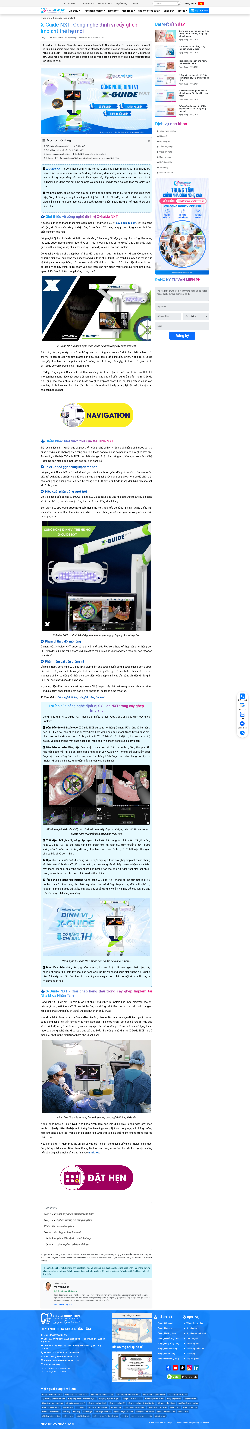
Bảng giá (168, 10)
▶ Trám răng (162, 167)
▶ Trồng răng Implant (166, 131)
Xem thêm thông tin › (63, 1304)
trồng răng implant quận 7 (75, 1403)
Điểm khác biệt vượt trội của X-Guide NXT (64, 150)
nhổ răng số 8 (183, 1412)
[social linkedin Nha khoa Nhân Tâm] (196, 1367)
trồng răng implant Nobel (97, 1403)
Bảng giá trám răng (166, 1353)
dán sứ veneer (160, 1416)
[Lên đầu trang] (242, 733)
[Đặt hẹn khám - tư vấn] (96, 1178)
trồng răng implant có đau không (128, 1394)
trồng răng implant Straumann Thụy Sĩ (81, 1399)
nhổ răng (125, 1416)
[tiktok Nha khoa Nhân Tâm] (182, 1367)
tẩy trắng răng (68, 1407)
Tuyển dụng (121, 3)
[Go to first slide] (147, 1331)
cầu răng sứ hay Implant (67, 1232)
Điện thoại (242, 700)
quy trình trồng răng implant (188, 1403)
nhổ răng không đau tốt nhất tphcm (105, 1416)
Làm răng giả (192, 1338)
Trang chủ (45, 18)
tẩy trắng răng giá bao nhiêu (98, 1407)
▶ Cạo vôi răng (164, 157)
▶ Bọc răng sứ (163, 141)
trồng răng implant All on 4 (154, 1399)
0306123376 (61, 1335)
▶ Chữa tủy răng (164, 152)
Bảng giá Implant (165, 1323)
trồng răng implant (174, 1399)
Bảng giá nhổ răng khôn (168, 1338)
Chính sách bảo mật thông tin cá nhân (192, 1422)
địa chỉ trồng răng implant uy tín (53, 1399)
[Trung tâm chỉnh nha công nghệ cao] (182, 226)
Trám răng (190, 1353)
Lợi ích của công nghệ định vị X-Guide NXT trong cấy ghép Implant (76, 154)
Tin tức (181, 10)
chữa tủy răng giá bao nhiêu (135, 1407)
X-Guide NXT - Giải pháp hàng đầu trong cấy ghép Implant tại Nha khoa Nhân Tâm (82, 158)
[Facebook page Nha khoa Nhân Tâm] (168, 1367)
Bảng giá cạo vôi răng (167, 1348)
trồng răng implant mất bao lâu (76, 1394)
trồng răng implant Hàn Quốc (109, 1399)
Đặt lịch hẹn (201, 10)
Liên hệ (134, 3)
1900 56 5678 (68, 3)
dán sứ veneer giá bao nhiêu (141, 1416)
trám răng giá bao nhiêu (50, 1407)
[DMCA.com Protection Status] (182, 1376)
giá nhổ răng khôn (83, 1416)
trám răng (66, 1412)
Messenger (242, 728)
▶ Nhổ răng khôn (164, 162)
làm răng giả (87, 1412)
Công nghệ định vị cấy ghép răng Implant (80, 697)
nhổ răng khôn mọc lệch (51, 1416)
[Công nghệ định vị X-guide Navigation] (96, 415)
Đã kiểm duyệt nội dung (67, 1291)
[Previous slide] (117, 1331)
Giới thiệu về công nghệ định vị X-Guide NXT (65, 146)
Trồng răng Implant (194, 1323)
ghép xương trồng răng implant (154, 1394)
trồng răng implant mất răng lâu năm (141, 1403)
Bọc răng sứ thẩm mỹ (196, 1333)
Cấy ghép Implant (190, 1399)
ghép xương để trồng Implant (75, 1220)
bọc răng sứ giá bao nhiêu (123, 1412)
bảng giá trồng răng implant (52, 1394)
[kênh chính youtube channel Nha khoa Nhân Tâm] (175, 1367)
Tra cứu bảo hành (104, 3)
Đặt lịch (242, 709)
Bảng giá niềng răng (167, 1333)
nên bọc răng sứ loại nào (145, 1412)
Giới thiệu (73, 10)
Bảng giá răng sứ (165, 1328)
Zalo (242, 719)
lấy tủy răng (80, 1407)
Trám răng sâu (192, 1343)
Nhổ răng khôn (192, 1358)
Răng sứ (112, 10)
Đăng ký (182, 336)
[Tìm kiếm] (178, 3)
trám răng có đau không (51, 1412)
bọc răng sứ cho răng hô (166, 1412)
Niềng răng (127, 10)
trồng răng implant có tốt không (102, 1394)
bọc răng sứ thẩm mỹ (103, 1412)
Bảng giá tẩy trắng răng (168, 1343)
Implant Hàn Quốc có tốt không (72, 1238)
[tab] (131, 1340)
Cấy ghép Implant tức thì (166, 1403)
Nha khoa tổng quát (148, 10)
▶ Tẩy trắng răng (165, 146)
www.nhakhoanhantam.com (65, 1360)
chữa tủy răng (116, 1407)
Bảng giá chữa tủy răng (168, 1358)
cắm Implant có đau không (72, 1244)
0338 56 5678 (85, 3)
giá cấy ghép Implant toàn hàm (76, 1213)
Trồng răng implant (93, 10)
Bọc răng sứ (192, 1328)
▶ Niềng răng (163, 136)
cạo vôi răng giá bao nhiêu (157, 1407)
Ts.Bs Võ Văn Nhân (55, 38)
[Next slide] (147, 1366)
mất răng (76, 1412)
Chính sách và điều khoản (160, 1422)
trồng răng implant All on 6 (132, 1399)
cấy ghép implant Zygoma (178, 1394)
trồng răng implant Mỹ (117, 1403)
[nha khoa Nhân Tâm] (53, 10)
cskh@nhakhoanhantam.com (64, 1356)
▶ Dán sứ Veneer (165, 172)
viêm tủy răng (175, 1407)
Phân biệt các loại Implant (59, 1226)
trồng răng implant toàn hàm (52, 1403)
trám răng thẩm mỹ (190, 1407)
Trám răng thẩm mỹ (195, 1348)
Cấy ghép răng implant (64, 18)
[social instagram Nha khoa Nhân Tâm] (189, 1367)
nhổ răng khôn (68, 1416)
